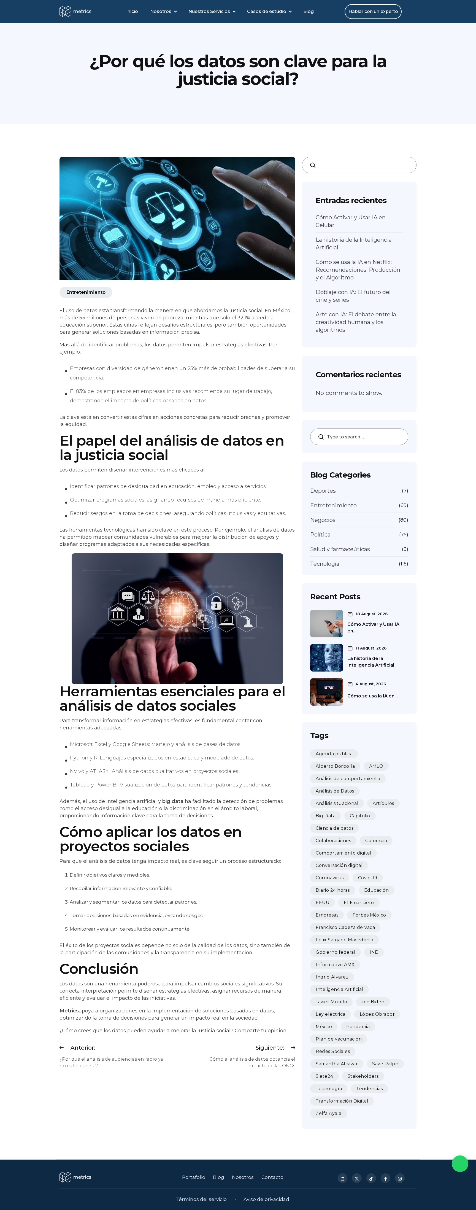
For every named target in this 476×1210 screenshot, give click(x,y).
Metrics (69, 1011)
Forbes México (369, 915)
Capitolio (360, 815)
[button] (460, 1163)
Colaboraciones (333, 840)
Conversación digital (339, 865)
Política (320, 534)
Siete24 (324, 1076)
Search (314, 164)
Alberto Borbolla (335, 766)
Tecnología (324, 563)
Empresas (327, 915)
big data (172, 801)
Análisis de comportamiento (348, 778)
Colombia (376, 840)
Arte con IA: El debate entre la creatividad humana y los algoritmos (356, 322)
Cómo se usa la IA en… (372, 696)
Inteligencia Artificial (339, 989)
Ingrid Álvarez (332, 977)
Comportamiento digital (343, 853)
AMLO (376, 766)
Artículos (383, 803)
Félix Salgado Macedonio (345, 939)
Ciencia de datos (334, 828)
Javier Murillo (331, 1001)
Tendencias (369, 1088)
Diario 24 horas (333, 890)
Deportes (323, 490)
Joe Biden (373, 1001)
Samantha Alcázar (337, 1063)
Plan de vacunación (339, 1039)
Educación (376, 890)
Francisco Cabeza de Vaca (345, 927)
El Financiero (359, 902)
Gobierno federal (335, 952)
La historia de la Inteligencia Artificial (354, 243)
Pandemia (358, 1026)
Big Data (326, 815)
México (324, 1026)
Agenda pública (334, 753)
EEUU (322, 902)
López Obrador (377, 1014)
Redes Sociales (333, 1051)
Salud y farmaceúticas (340, 549)
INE (374, 952)
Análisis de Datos (335, 791)
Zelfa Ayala (329, 1113)
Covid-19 (367, 877)
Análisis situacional (337, 803)
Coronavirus (330, 877)
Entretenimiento (333, 505)
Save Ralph (385, 1063)
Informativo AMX (335, 964)
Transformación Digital (342, 1101)
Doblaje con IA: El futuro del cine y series (353, 296)
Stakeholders (363, 1076)
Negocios (323, 520)
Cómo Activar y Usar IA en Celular (351, 221)
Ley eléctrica (330, 1014)
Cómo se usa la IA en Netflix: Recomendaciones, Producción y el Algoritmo (358, 270)
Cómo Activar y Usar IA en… (373, 628)
